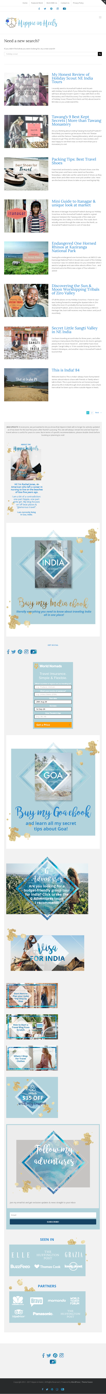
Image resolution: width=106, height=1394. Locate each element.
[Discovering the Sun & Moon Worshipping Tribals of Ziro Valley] (26, 300)
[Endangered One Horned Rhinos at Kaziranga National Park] (26, 258)
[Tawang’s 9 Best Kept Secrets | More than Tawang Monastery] (26, 131)
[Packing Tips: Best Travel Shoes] (26, 173)
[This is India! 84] (26, 384)
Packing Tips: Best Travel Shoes (74, 161)
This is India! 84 (66, 370)
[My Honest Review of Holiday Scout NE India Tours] (26, 89)
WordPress (75, 1382)
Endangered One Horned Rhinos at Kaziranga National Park (74, 247)
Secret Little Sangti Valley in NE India (75, 330)
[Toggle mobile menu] (100, 17)
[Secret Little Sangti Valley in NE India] (26, 342)
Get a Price (43, 724)
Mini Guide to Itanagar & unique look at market (74, 203)
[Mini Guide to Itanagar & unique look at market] (26, 215)
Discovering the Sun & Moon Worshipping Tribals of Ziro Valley (75, 289)
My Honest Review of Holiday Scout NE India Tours (72, 78)
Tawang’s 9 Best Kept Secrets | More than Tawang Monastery (76, 120)
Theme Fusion (87, 1382)
